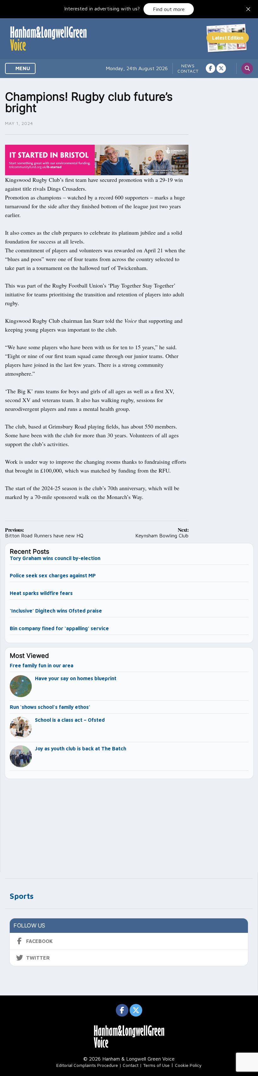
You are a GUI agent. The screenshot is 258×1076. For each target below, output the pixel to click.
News (188, 65)
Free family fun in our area (41, 665)
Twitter (38, 958)
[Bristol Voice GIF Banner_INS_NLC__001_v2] (96, 159)
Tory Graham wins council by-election (55, 558)
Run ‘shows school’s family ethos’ (50, 707)
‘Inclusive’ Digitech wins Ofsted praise (56, 611)
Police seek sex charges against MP (53, 575)
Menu (22, 68)
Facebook (39, 941)
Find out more (169, 9)
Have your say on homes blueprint (75, 678)
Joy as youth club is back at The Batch (80, 748)
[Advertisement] (129, 822)
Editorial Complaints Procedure (87, 1065)
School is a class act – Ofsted (70, 720)
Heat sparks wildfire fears (41, 593)
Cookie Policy (188, 1065)
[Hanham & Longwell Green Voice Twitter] (221, 68)
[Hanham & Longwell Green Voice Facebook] (210, 68)
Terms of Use (156, 1065)
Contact (188, 71)
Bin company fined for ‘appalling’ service (59, 628)
